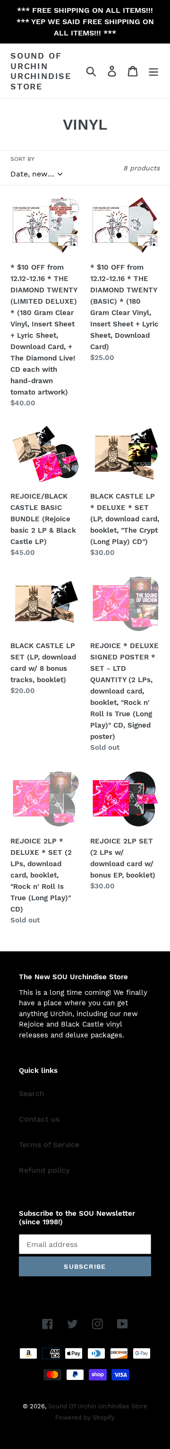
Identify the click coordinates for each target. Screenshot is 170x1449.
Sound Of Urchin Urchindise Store (40, 71)
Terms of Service (49, 1144)
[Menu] (153, 71)
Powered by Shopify (85, 1417)
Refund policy (44, 1170)
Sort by (22, 159)
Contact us (39, 1119)
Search (31, 1093)
